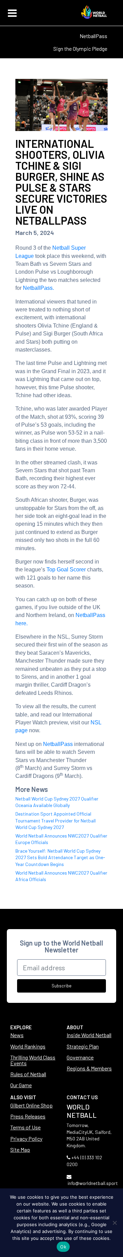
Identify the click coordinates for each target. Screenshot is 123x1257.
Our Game (21, 1085)
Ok (63, 1246)
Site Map (20, 1149)
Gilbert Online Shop (31, 1105)
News (17, 1035)
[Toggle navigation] (12, 13)
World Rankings (27, 1046)
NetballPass (93, 36)
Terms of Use (25, 1127)
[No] (114, 1222)
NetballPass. (38, 288)
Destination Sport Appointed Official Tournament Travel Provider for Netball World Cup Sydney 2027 (55, 820)
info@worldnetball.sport (93, 1183)
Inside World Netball (89, 1035)
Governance (80, 1057)
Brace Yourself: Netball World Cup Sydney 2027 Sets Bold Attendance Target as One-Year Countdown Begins (60, 857)
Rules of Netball (28, 1074)
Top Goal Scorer (66, 569)
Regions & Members (89, 1068)
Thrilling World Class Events (32, 1060)
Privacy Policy (26, 1138)
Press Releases (27, 1116)
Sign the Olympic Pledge (80, 48)
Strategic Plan (83, 1046)
